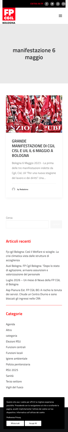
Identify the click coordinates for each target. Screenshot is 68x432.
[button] (60, 16)
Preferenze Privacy (13, 417)
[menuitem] (36, 4)
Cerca (9, 218)
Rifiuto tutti (15, 423)
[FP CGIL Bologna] (8, 16)
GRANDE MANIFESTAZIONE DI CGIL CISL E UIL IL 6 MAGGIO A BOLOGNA (33, 148)
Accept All (33, 423)
